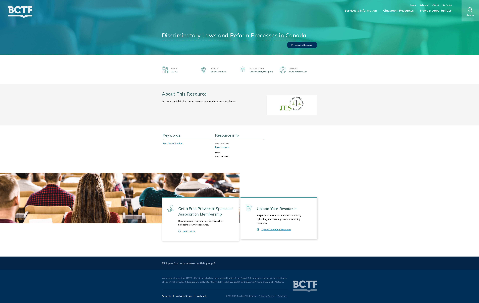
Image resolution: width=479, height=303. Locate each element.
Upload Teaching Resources (276, 229)
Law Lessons (222, 147)
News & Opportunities (436, 10)
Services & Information (361, 10)
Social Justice (175, 143)
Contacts (447, 5)
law (165, 143)
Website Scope (184, 296)
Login (413, 5)
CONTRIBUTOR (222, 143)
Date (218, 153)
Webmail (201, 296)
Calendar (424, 5)
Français (166, 296)
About (435, 5)
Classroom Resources (398, 10)
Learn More (189, 231)
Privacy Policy (266, 296)
